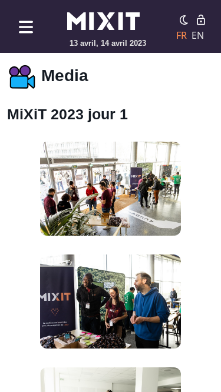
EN (198, 35)
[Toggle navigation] (26, 26)
